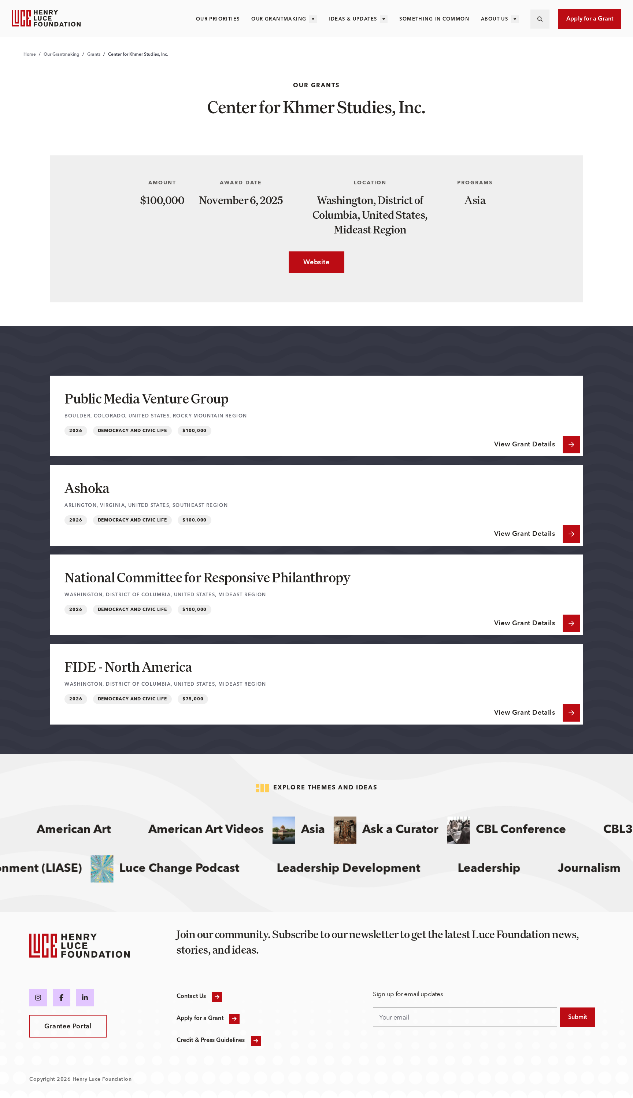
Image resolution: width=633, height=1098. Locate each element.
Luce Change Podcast (197, 869)
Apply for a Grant (589, 19)
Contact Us (191, 996)
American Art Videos (190, 830)
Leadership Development (366, 869)
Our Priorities (218, 19)
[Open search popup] (539, 19)
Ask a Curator (385, 830)
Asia (297, 830)
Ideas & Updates (353, 19)
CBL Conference (505, 830)
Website (309, 262)
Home (29, 54)
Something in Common (434, 19)
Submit (577, 1017)
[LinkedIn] (85, 997)
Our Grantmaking (278, 19)
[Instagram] (38, 997)
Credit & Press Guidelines (211, 1040)
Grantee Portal (68, 1026)
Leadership (506, 869)
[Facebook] (61, 997)
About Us (494, 19)
